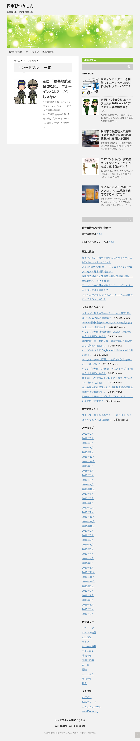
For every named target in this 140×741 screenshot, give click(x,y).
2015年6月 (88, 600)
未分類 (85, 664)
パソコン (87, 637)
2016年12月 (88, 517)
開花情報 (87, 678)
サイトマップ (32, 51)
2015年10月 (88, 581)
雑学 (84, 683)
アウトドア (88, 628)
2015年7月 (88, 595)
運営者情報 (48, 51)
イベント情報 (89, 632)
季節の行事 (88, 660)
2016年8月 (88, 535)
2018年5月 (88, 470)
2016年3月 (88, 558)
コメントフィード (91, 706)
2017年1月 (88, 512)
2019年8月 (88, 438)
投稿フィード (89, 702)
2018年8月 (88, 466)
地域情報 (87, 655)
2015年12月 (88, 572)
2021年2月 (88, 433)
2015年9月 (88, 586)
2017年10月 (88, 489)
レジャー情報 (89, 646)
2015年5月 (88, 604)
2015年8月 (88, 590)
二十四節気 (88, 651)
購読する (91, 60)
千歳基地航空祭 (53, 110)
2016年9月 (88, 530)
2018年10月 (88, 461)
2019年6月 (88, 443)
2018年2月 (88, 480)
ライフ (85, 641)
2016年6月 (88, 544)
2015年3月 (88, 614)
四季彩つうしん (20, 6)
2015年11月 (88, 577)
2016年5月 (88, 549)
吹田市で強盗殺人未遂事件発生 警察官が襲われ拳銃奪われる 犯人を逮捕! (116, 135)
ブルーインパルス (53, 106)
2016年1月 (88, 567)
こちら (99, 234)
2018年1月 (88, 484)
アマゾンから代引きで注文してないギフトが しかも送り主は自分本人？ (116, 163)
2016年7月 (88, 540)
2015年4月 (88, 609)
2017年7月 (88, 493)
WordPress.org (90, 711)
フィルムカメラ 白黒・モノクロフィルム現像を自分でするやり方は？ (116, 191)
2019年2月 (88, 452)
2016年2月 (88, 563)
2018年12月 (88, 456)
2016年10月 (88, 526)
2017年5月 (88, 498)
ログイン (87, 697)
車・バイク (88, 674)
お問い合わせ (15, 51)
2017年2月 (88, 507)
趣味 (84, 669)
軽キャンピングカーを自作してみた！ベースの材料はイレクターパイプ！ (116, 83)
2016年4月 (88, 553)
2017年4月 (88, 503)
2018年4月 (88, 475)
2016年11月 (88, 521)
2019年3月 (88, 447)
